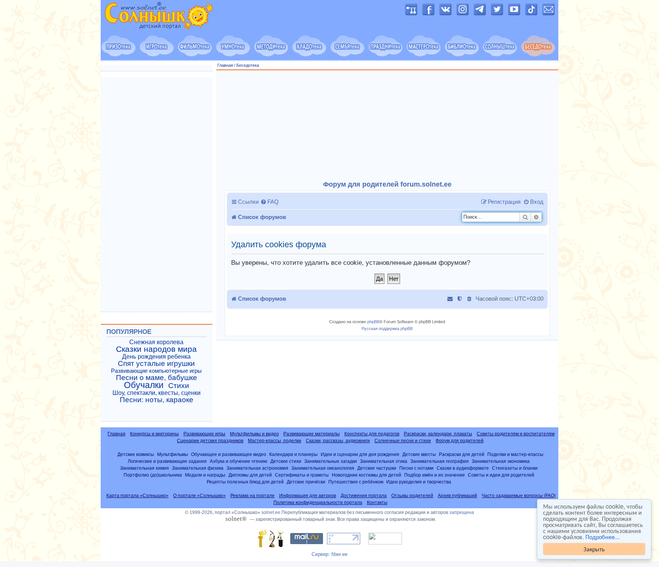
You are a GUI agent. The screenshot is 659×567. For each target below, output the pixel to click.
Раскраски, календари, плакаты (438, 434)
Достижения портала (364, 495)
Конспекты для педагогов (371, 434)
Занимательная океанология (322, 468)
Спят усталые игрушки (156, 363)
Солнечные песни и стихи (403, 440)
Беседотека (247, 65)
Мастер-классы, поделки (274, 440)
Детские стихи (285, 461)
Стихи (178, 385)
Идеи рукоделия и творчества (418, 481)
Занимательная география (439, 461)
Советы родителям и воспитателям (516, 434)
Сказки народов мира (156, 349)
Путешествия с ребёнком (355, 481)
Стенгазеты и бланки (515, 468)
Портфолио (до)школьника (153, 474)
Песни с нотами (416, 468)
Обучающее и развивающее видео (228, 454)
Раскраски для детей (461, 454)
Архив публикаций (457, 495)
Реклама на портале (252, 495)
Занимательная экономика (501, 461)
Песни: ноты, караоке (156, 399)
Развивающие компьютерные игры (156, 371)
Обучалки (144, 385)
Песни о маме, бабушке (156, 377)
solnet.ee (270, 512)
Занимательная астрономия (257, 468)
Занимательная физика (197, 468)
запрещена (461, 512)
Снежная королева (156, 342)
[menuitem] (269, 201)
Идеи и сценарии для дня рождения (360, 454)
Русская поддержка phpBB (387, 328)
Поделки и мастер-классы (515, 454)
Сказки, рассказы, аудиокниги (338, 440)
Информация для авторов (307, 495)
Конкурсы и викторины (154, 434)
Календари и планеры (293, 454)
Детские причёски (306, 481)
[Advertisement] (387, 125)
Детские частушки (376, 468)
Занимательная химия (144, 468)
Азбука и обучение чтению (238, 461)
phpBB (373, 321)
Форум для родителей (460, 440)
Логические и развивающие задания (167, 461)
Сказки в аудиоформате (463, 468)
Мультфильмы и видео (254, 434)
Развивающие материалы (311, 434)
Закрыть (594, 548)
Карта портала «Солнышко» (137, 495)
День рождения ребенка (156, 356)
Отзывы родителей (412, 495)
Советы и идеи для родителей (501, 474)
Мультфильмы (172, 454)
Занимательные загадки (330, 461)
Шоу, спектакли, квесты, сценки (157, 393)
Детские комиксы (135, 454)
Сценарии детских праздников (210, 440)
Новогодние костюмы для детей (366, 474)
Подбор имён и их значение (434, 474)
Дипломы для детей (250, 474)
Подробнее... (602, 537)
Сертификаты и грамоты (302, 474)
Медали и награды (205, 474)
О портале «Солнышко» (199, 495)
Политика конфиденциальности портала (317, 502)
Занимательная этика (383, 461)
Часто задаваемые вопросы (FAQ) (519, 495)
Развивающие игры (204, 434)
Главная (225, 65)
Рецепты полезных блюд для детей (245, 481)
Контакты (377, 502)
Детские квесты (419, 454)
